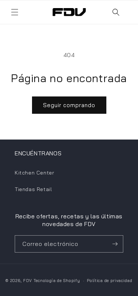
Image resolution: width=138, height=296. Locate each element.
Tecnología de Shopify (56, 280)
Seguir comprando (69, 105)
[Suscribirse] (115, 244)
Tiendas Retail (33, 189)
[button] (15, 12)
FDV (27, 280)
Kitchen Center (34, 172)
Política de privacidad (109, 280)
